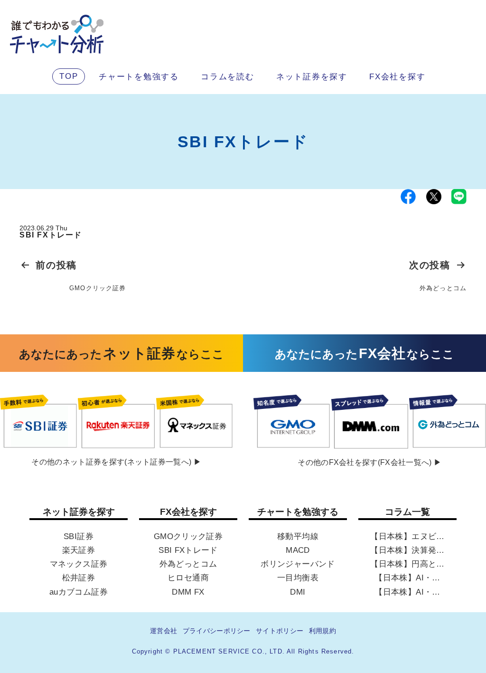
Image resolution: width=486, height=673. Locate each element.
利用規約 (322, 631)
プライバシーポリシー (217, 631)
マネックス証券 (78, 564)
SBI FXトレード (188, 550)
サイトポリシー (279, 631)
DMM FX (188, 592)
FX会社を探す (397, 76)
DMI (297, 592)
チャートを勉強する (139, 76)
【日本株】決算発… (407, 550)
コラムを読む (227, 76)
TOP (68, 76)
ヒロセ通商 (188, 578)
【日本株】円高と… (407, 564)
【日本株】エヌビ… (407, 536)
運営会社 (163, 631)
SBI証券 (78, 536)
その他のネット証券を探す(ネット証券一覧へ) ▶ (116, 462)
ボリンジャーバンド (298, 564)
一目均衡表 (297, 578)
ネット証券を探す (311, 76)
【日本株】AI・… (407, 578)
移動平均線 (297, 536)
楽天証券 (78, 550)
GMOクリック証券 (188, 536)
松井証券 (78, 578)
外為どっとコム (188, 564)
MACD (297, 550)
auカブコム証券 (78, 592)
